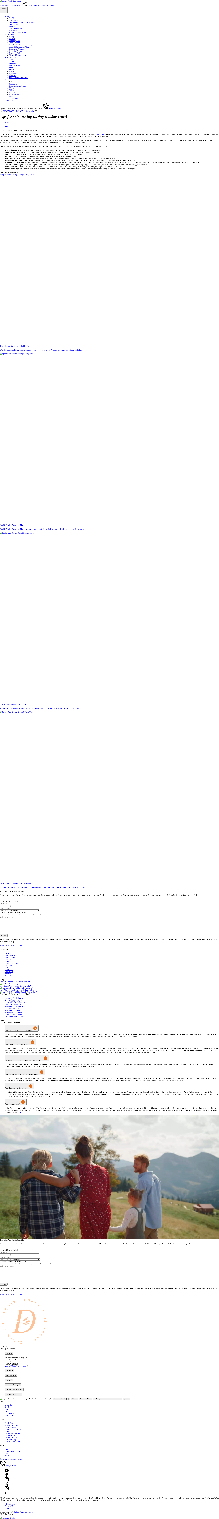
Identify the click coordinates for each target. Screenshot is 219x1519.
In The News (14, 94)
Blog (11, 96)
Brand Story (13, 26)
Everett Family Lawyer (13, 1008)
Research (8, 976)
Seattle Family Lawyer (13, 1004)
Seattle (11, 59)
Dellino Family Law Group (23, 1512)
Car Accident (9, 953)
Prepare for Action (15, 30)
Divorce (12, 39)
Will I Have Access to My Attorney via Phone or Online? (24, 1060)
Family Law (13, 37)
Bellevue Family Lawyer (13, 1000)
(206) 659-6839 (33, 5)
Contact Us (9, 100)
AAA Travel (99, 134)
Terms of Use (17, 945)
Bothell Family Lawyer (13, 1010)
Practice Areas (10, 35)
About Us (8, 1405)
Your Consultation (15, 28)
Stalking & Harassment (13, 1429)
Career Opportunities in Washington (22, 22)
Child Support (10, 957)
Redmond (12, 76)
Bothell (11, 67)
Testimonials (13, 20)
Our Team (12, 18)
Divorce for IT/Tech (16, 49)
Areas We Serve (10, 57)
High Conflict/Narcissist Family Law (22, 45)
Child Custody (14, 43)
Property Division (11, 1435)
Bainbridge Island (15, 65)
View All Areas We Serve (18, 78)
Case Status (13, 84)
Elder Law (8, 966)
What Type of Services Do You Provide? (19, 1030)
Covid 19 (8, 959)
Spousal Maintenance (12, 1433)
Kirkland (12, 72)
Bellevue (12, 63)
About (7, 16)
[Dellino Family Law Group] (11, 1)
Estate (7, 968)
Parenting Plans (14, 41)
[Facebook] (7, 1476)
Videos (11, 90)
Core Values (13, 24)
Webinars (12, 88)
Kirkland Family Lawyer (13, 1014)
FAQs (7, 80)
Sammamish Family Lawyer (15, 1002)
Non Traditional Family (13, 1442)
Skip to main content (46, 5)
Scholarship (13, 98)
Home (7, 122)
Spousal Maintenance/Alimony (20, 47)
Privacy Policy (5, 945)
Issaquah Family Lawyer (13, 1012)
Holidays (8, 974)
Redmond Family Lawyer (14, 1016)
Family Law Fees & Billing (19, 32)
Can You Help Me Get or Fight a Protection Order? (22, 1074)
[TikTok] (7, 1494)
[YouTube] (7, 1472)
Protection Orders (15, 53)
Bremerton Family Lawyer (14, 1006)
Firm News (9, 972)
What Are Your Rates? (13, 1104)
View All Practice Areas (17, 55)
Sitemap (7, 1508)
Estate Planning (10, 1440)
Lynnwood (13, 74)
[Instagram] (7, 1490)
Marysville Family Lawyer (14, 998)
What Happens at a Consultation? (16, 1088)
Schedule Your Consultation (10, 5)
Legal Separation (11, 1437)
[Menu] (4, 10)
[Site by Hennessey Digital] (7, 1518)
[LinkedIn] (7, 1481)
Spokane (12, 61)
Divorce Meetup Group (17, 86)
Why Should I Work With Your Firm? (17, 1044)
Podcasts (12, 92)
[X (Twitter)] (7, 1485)
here (20, 1112)
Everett (11, 69)
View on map (21, 1366)
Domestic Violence (16, 51)
